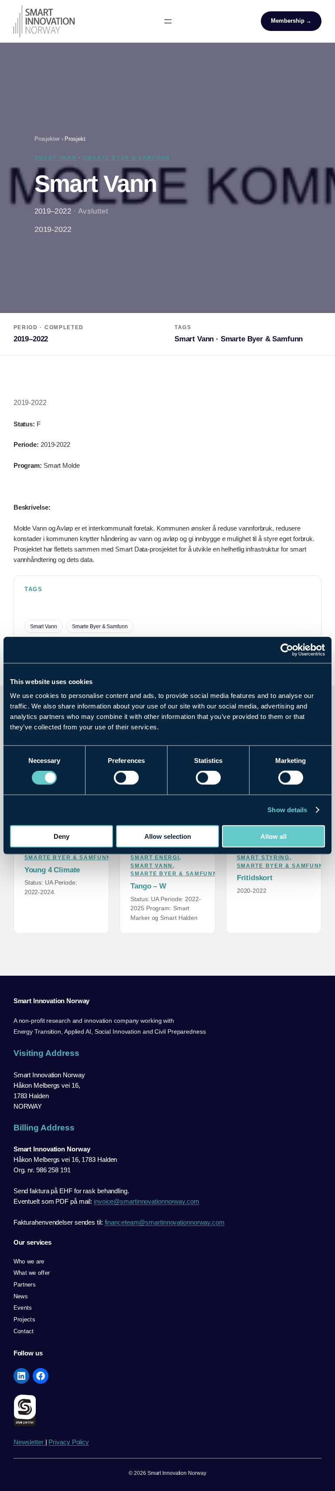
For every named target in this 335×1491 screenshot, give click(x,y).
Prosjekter (47, 139)
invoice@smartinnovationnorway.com (146, 1201)
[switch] (126, 778)
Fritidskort (255, 878)
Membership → (291, 20)
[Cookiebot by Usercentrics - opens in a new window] (287, 650)
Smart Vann (55, 158)
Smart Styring (263, 857)
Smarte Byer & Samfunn (126, 158)
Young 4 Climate (52, 870)
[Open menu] (168, 21)
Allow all (273, 836)
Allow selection (167, 836)
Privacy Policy (68, 1442)
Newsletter (29, 1442)
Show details (287, 810)
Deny (61, 836)
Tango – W (148, 886)
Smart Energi (154, 857)
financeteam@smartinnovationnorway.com (165, 1222)
